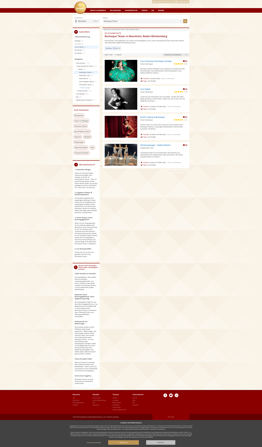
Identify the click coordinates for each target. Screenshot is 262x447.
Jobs (134, 402)
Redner (161, 10)
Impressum (135, 405)
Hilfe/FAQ (75, 405)
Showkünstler (131, 10)
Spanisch (78, 137)
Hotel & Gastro (116, 407)
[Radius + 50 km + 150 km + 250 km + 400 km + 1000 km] (96, 21)
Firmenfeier (116, 400)
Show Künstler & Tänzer (117, 29)
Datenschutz (76, 400)
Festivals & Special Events (119, 409)
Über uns (135, 398)
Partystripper (79, 142)
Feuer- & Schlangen (81, 121)
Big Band (87, 137)
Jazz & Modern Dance (82, 131)
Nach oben (171, 417)
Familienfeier (116, 405)
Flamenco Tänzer (81, 126)
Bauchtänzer (79, 115)
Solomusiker (115, 10)
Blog (134, 400)
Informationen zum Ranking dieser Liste (178, 171)
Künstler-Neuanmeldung (99, 400)
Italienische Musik (81, 147)
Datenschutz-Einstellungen (94, 442)
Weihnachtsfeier (117, 402)
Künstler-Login (96, 398)
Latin (92, 147)
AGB (74, 398)
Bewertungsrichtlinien (78, 402)
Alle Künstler (107, 29)
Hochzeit (115, 398)
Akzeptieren (123, 442)
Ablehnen (160, 442)
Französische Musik (81, 153)
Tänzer (144, 10)
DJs (152, 10)
